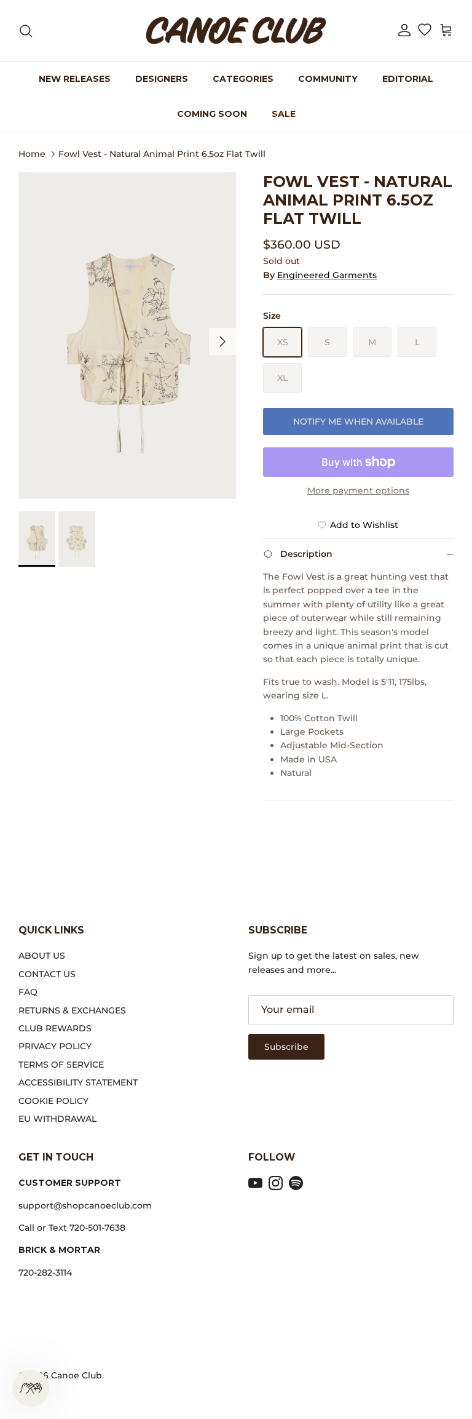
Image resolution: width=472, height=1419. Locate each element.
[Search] (25, 30)
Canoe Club (76, 1375)
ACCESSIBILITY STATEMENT (78, 1082)
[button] (404, 30)
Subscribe (286, 1046)
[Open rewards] (30, 1388)
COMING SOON (212, 113)
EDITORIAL (407, 78)
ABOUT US (41, 955)
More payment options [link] (358, 491)
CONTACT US (47, 974)
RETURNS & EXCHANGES (72, 1010)
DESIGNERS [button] (161, 78)
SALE (284, 113)
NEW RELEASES (75, 78)
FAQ (27, 991)
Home (31, 153)
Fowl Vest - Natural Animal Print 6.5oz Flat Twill (162, 153)
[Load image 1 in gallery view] (127, 335)
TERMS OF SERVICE (61, 1064)
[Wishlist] (424, 31)
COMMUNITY (328, 78)
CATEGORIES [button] (243, 78)
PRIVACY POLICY (55, 1046)
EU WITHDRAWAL (57, 1118)
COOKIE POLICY (53, 1100)
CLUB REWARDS (55, 1028)
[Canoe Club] (236, 30)
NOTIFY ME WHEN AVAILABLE (358, 421)
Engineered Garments (327, 275)
